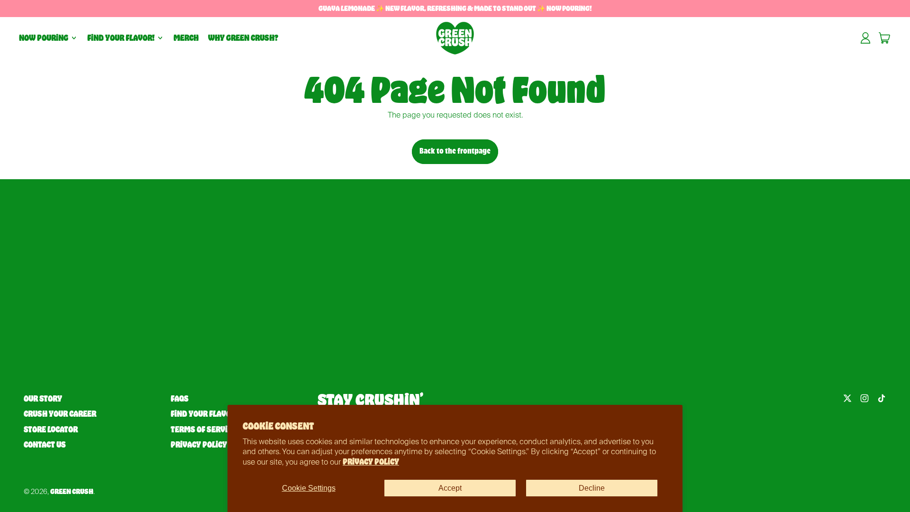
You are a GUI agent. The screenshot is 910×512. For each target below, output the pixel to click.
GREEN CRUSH (71, 491)
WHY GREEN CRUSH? (243, 38)
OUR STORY (43, 398)
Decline (592, 488)
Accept (450, 488)
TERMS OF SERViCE (203, 429)
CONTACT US (45, 444)
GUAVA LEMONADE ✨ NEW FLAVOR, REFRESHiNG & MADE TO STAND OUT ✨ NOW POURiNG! (455, 8)
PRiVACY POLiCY (371, 461)
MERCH (186, 38)
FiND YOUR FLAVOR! (204, 414)
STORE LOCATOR (51, 429)
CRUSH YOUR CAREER (60, 414)
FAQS (180, 398)
